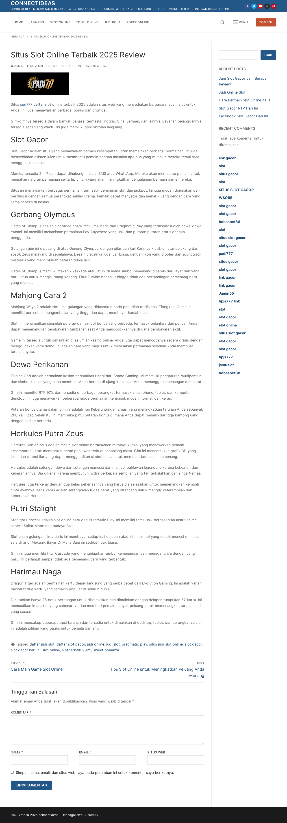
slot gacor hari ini (25, 650)
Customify (90, 815)
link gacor (227, 158)
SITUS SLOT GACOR (236, 190)
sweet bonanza (106, 650)
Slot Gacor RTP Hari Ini (238, 108)
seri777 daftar (32, 104)
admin (19, 66)
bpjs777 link (229, 301)
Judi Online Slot (232, 92)
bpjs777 (226, 357)
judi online (95, 644)
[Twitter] (254, 6)
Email (85, 752)
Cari (268, 55)
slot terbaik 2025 (76, 650)
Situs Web (156, 752)
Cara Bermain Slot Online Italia (244, 100)
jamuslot (226, 365)
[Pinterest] (273, 6)
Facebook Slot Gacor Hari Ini (243, 116)
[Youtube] (260, 6)
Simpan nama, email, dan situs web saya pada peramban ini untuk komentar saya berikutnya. (95, 772)
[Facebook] (247, 6)
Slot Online (73, 66)
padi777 (226, 253)
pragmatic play (134, 644)
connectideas (33, 3)
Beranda (18, 36)
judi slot (113, 644)
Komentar (21, 712)
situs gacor (228, 174)
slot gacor (193, 644)
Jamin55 (226, 293)
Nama (17, 752)
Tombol (266, 22)
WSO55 (225, 197)
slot (222, 166)
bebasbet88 (229, 221)
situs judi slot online (166, 644)
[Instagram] (267, 6)
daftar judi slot (42, 644)
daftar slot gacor (71, 644)
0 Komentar (98, 66)
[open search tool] (222, 22)
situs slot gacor (232, 237)
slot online (51, 650)
